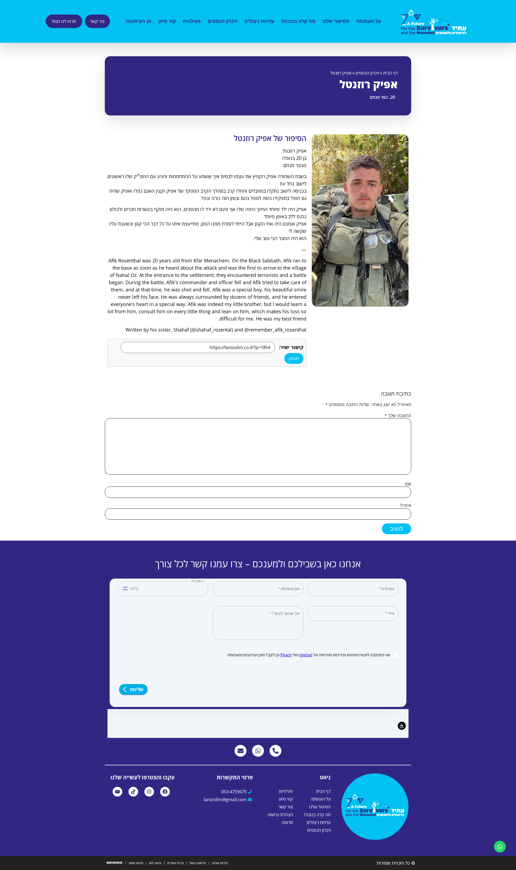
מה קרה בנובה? (298, 21)
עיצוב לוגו (155, 863)
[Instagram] (149, 792)
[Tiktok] (133, 792)
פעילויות (192, 21)
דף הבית (390, 73)
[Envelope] (240, 751)
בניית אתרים (175, 863)
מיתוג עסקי (135, 863)
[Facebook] (165, 792)
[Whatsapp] (258, 751)
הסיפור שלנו (335, 21)
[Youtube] (117, 792)
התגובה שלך (398, 415)
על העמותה (368, 21)
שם (408, 484)
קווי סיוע (167, 21)
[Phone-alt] (275, 751)
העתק (294, 358)
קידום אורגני (220, 863)
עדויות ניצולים (259, 21)
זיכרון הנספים (222, 21)
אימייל (405, 505)
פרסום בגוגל (197, 863)
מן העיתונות (138, 21)
